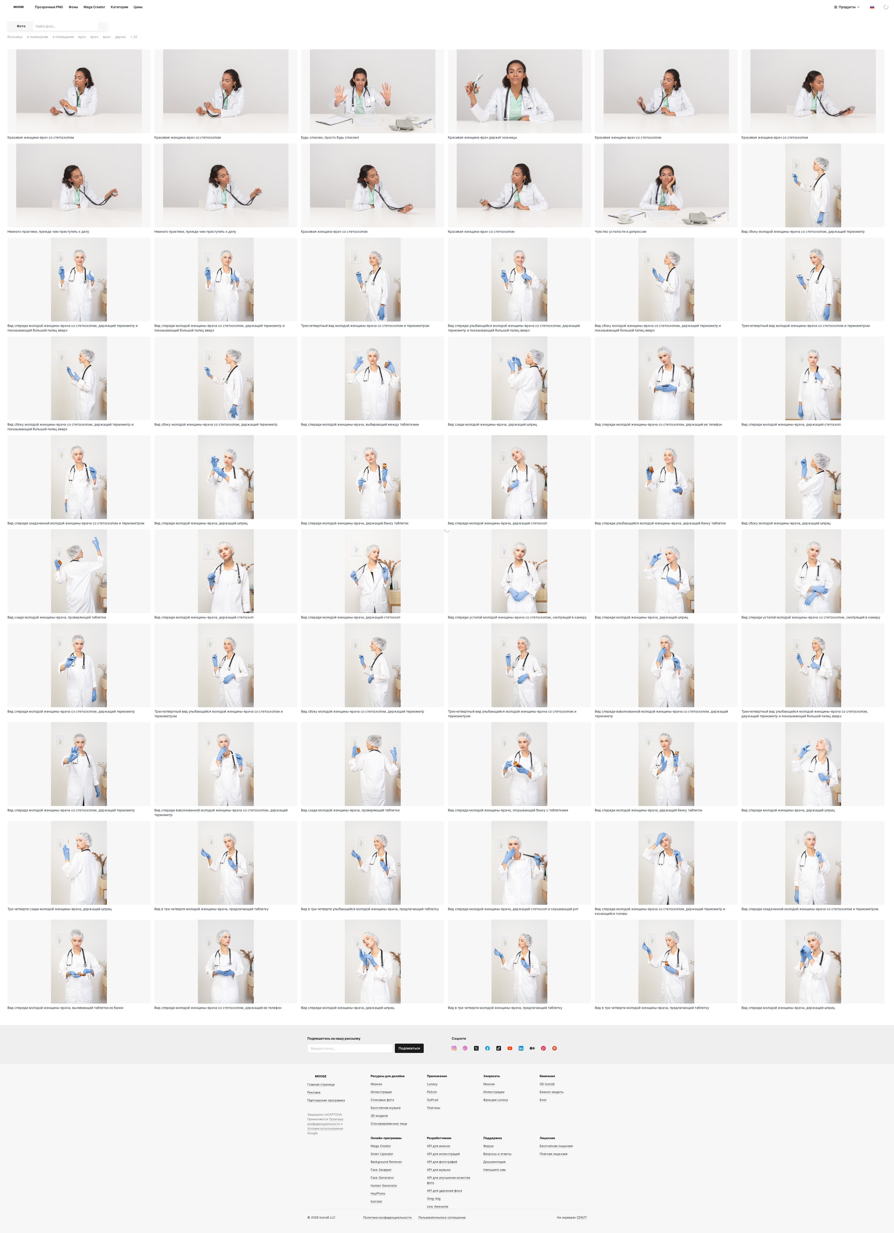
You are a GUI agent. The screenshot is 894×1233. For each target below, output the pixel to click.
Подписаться (409, 1048)
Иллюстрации (381, 1092)
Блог (543, 1100)
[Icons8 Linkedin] (521, 1048)
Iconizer (376, 1201)
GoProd (432, 1100)
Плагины (433, 1108)
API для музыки (438, 1170)
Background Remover (386, 1162)
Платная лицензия (553, 1154)
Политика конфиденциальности (388, 1217)
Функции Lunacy (495, 1100)
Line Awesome (438, 1206)
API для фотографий (442, 1162)
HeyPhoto (378, 1193)
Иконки (376, 1084)
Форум (488, 1146)
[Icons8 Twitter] (476, 1048)
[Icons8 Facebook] (487, 1048)
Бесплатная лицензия (556, 1146)
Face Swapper (381, 1170)
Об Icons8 (547, 1084)
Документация (494, 1162)
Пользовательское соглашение (442, 1217)
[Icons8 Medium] (532, 1048)
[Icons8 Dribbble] (465, 1048)
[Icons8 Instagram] (454, 1048)
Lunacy (432, 1084)
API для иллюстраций (443, 1154)
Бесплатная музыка (385, 1108)
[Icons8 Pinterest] (543, 1048)
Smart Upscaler (382, 1154)
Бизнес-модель (552, 1092)
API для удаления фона (444, 1190)
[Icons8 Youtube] (510, 1048)
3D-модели (379, 1115)
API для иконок (438, 1146)
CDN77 (582, 1217)
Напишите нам (494, 1170)
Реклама (313, 1092)
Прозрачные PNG (49, 7)
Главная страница (321, 1084)
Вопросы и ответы (497, 1154)
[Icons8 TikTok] (498, 1048)
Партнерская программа (326, 1100)
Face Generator (382, 1177)
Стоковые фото (382, 1100)
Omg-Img (433, 1198)
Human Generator (384, 1185)
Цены (138, 7)
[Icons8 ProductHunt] (554, 1048)
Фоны (73, 7)
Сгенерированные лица (389, 1123)
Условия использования (325, 1128)
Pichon (432, 1092)
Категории (119, 7)
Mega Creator (94, 7)
